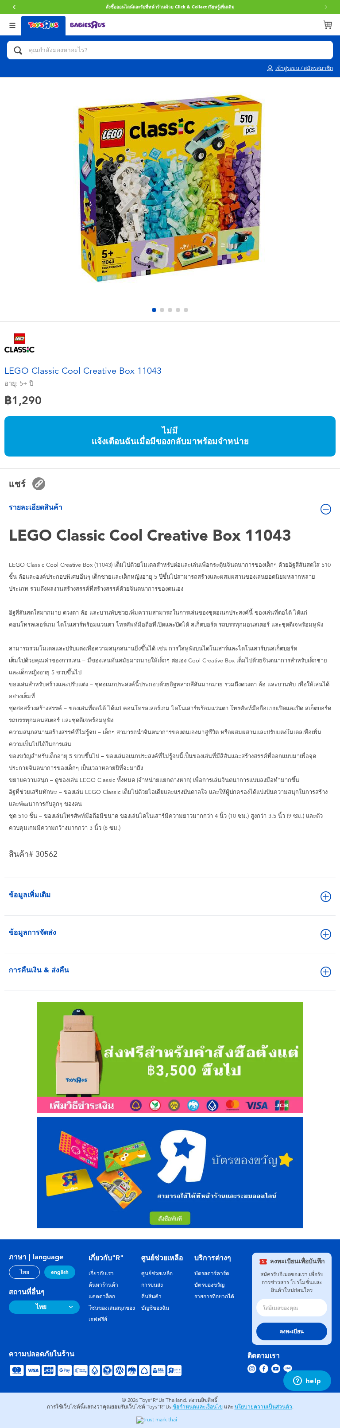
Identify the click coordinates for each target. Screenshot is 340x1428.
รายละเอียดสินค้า (35, 507)
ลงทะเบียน (292, 1331)
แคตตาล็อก (102, 1296)
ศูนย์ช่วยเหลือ (157, 1273)
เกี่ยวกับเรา (101, 1273)
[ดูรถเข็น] (327, 24)
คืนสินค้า (151, 1296)
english (60, 1272)
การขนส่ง (152, 1285)
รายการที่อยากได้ (214, 1296)
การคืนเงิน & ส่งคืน (39, 970)
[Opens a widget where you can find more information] (307, 1381)
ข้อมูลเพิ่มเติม (30, 894)
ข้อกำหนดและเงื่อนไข (198, 1407)
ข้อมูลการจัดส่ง (32, 932)
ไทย (24, 1272)
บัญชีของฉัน (155, 1308)
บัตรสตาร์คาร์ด (211, 1273)
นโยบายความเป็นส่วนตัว (263, 1407)
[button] (325, 7)
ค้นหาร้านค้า (103, 1285)
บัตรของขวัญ (209, 1285)
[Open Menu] (12, 24)
